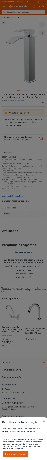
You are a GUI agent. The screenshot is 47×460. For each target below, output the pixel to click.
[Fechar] (44, 421)
